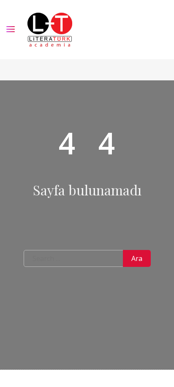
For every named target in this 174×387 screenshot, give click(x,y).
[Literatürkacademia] (49, 30)
